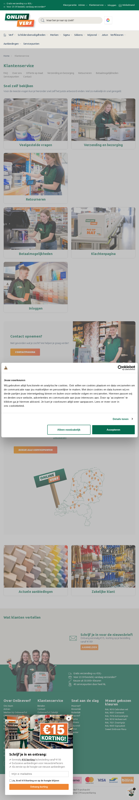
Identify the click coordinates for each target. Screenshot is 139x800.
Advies (82, 5)
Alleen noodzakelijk (68, 429)
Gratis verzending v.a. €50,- (19, 3)
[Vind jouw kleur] (108, 20)
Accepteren (113, 429)
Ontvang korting (39, 786)
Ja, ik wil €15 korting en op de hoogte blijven (35, 780)
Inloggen (112, 5)
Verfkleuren (116, 35)
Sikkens (78, 35)
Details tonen (120, 418)
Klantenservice (96, 5)
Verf (11, 35)
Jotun (105, 35)
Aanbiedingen (11, 43)
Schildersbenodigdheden (32, 35)
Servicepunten (31, 43)
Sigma (66, 35)
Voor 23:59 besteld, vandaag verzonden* (26, 7)
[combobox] (70, 20)
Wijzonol (92, 35)
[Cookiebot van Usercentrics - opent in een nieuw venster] (120, 367)
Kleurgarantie (70, 5)
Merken (54, 35)
